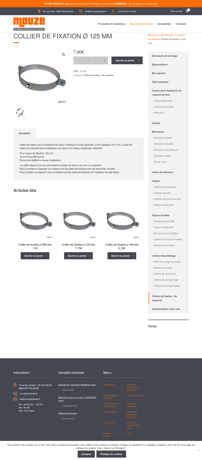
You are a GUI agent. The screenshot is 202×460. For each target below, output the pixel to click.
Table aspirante (160, 81)
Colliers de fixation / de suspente (98, 75)
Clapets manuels (162, 192)
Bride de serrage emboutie (167, 261)
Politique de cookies (111, 454)
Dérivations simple (163, 137)
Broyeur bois (109, 412)
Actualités (164, 23)
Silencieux (159, 112)
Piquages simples (162, 155)
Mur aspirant (159, 73)
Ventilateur (109, 384)
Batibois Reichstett (67, 413)
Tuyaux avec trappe (164, 106)
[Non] (198, 450)
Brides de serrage (163, 267)
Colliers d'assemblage (164, 255)
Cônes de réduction (162, 172)
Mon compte (176, 11)
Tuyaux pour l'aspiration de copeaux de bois (166, 92)
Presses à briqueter (132, 404)
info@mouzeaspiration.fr (96, 11)
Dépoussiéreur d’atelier (111, 396)
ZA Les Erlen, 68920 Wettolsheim (58, 11)
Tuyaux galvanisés (163, 100)
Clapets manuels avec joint (167, 198)
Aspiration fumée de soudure (132, 414)
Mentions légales (108, 434)
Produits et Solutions (111, 23)
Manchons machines (164, 245)
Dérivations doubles (164, 143)
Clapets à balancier (163, 204)
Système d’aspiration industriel (133, 387)
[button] (63, 54)
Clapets (156, 180)
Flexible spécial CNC (164, 221)
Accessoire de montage (164, 55)
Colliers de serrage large (166, 279)
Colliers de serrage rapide (167, 285)
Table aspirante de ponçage (111, 404)
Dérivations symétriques (166, 149)
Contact (181, 23)
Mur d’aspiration (135, 395)
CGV (129, 433)
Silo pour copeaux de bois (133, 425)
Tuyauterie (108, 422)
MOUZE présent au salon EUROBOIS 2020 (77, 399)
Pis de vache (160, 161)
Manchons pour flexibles (166, 233)
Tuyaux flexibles (161, 215)
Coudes (156, 123)
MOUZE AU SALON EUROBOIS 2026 (77, 385)
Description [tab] (24, 133)
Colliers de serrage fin (165, 273)
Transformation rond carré (166, 308)
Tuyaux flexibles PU (163, 227)
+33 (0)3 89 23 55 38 (126, 11)
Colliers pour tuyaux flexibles (168, 239)
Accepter (86, 454)
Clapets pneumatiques (165, 186)
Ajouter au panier (125, 60)
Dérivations (158, 131)
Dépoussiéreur (160, 64)
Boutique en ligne (141, 23)
